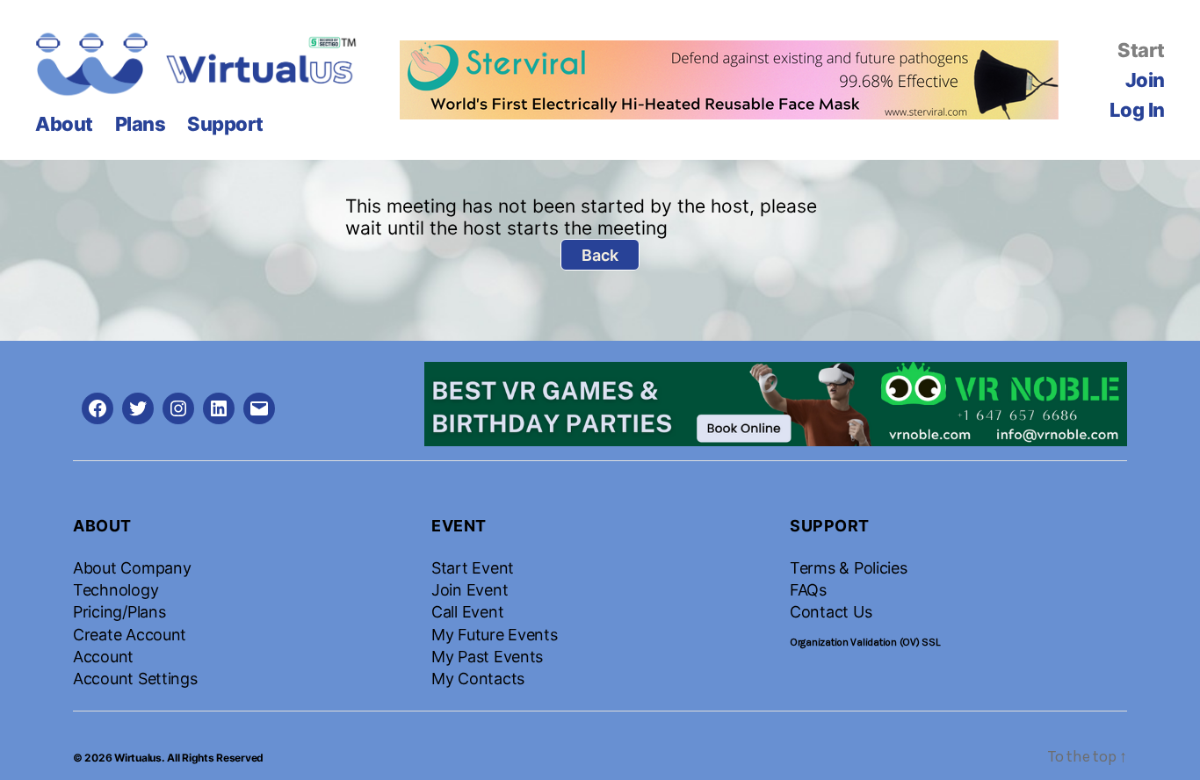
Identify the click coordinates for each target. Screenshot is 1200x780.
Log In (1137, 109)
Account (103, 656)
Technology (115, 590)
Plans (140, 123)
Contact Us (830, 612)
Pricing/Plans (119, 612)
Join (1145, 80)
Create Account (129, 634)
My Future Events (494, 634)
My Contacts (477, 678)
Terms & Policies (848, 568)
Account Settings (135, 678)
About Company (132, 568)
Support (225, 123)
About (64, 123)
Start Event (472, 568)
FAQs (808, 590)
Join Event (469, 590)
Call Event (467, 612)
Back (600, 255)
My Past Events (487, 656)
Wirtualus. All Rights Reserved (189, 757)
